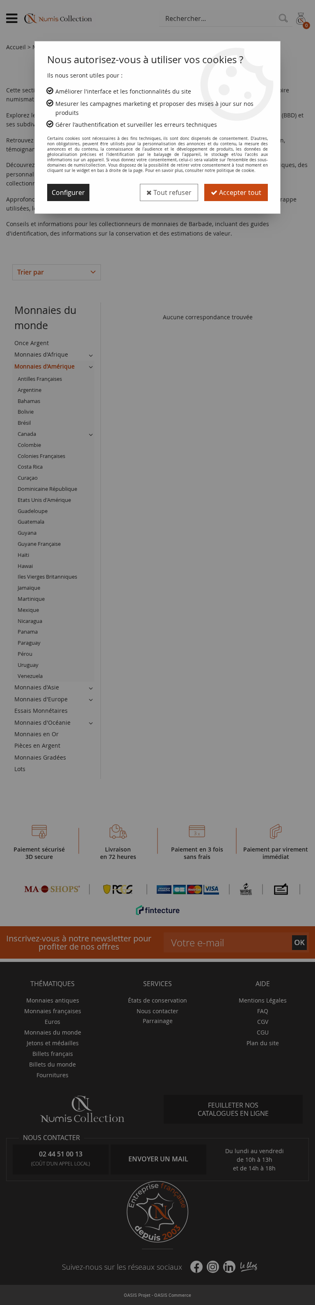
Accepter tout (239, 192)
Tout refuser (172, 192)
